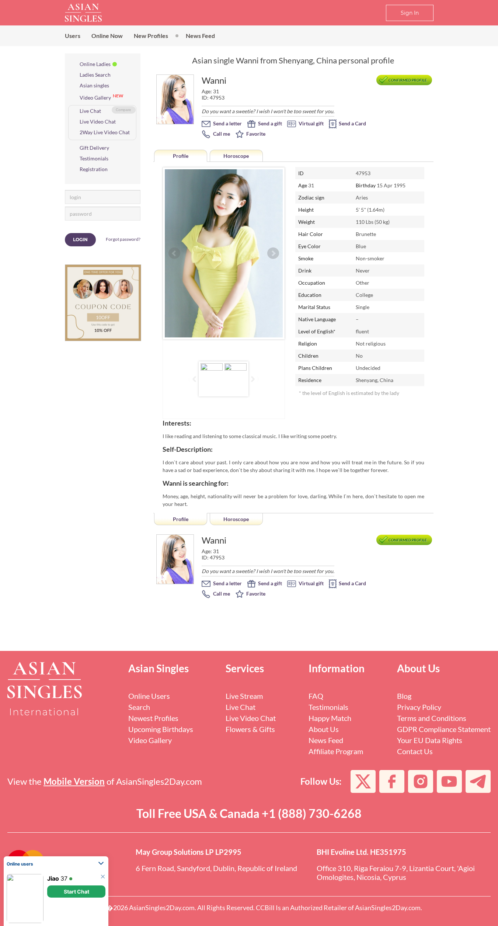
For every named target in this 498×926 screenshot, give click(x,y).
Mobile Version (74, 781)
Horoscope (236, 156)
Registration (94, 169)
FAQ (316, 695)
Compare (123, 110)
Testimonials (94, 158)
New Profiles (151, 35)
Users (72, 35)
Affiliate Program (336, 751)
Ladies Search (95, 75)
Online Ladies (95, 64)
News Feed (200, 35)
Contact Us (415, 751)
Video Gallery (95, 97)
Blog (404, 695)
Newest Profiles (153, 718)
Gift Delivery (94, 148)
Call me (221, 134)
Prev (174, 253)
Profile (180, 156)
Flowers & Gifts (250, 729)
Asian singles (94, 85)
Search (139, 707)
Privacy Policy (419, 707)
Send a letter (227, 123)
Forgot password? (123, 239)
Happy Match (330, 718)
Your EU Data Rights (429, 740)
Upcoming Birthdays (160, 729)
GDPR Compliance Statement (444, 729)
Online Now (107, 35)
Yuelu (55, 884)
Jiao (53, 829)
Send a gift (269, 123)
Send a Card (352, 123)
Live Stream (244, 695)
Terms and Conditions (431, 718)
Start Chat (76, 842)
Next (273, 253)
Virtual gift (310, 123)
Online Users (149, 695)
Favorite (255, 134)
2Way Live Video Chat (105, 132)
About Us (324, 729)
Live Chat (90, 111)
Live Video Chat (98, 121)
